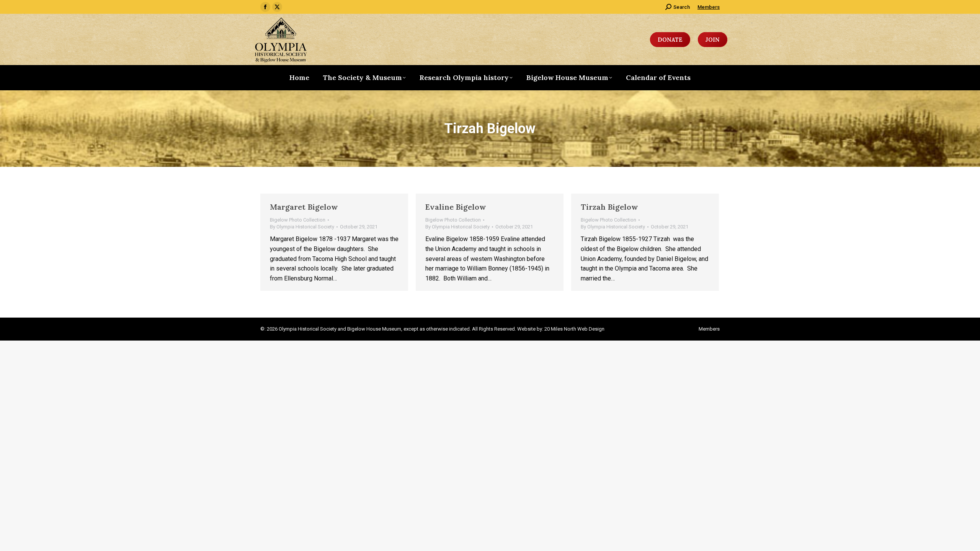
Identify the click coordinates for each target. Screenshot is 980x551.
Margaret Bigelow (304, 207)
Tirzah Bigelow (609, 207)
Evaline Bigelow (455, 207)
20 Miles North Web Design (574, 329)
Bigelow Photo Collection (297, 220)
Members (708, 7)
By (302, 227)
